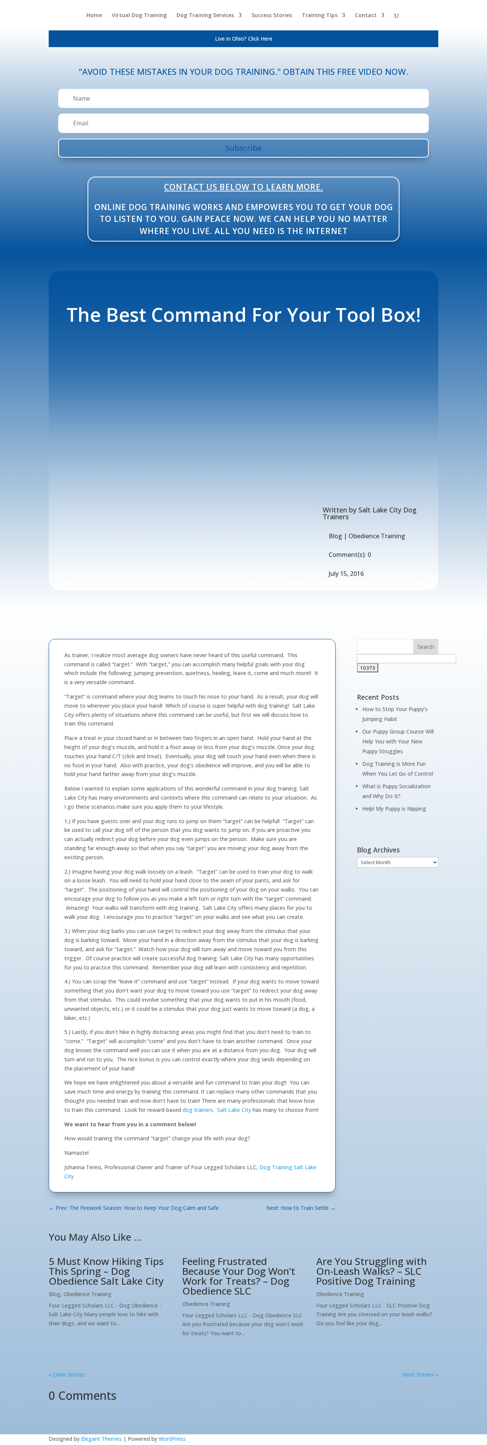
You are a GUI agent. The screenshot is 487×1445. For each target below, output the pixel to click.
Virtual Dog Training (139, 16)
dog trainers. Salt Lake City (217, 1109)
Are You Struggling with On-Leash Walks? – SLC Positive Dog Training (371, 1271)
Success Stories (271, 16)
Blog (335, 536)
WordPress (172, 1438)
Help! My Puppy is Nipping (394, 808)
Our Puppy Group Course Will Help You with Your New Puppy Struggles (398, 741)
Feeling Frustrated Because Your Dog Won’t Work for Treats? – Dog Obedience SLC (238, 1276)
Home (94, 16)
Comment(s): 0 (350, 554)
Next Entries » (420, 1374)
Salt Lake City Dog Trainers (370, 513)
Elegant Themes (101, 1438)
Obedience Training (377, 536)
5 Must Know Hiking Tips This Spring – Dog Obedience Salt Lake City (106, 1271)
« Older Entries (67, 1374)
